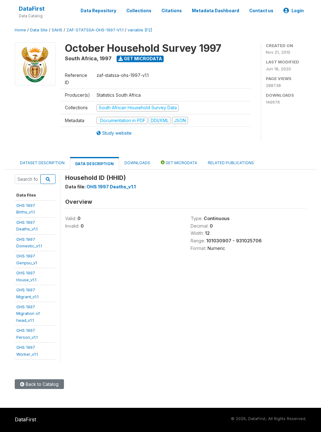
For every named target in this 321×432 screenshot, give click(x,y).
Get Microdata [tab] (181, 162)
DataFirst (32, 8)
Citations (171, 10)
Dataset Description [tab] (42, 162)
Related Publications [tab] (231, 162)
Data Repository (98, 10)
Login (298, 10)
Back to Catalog (41, 384)
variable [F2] (140, 30)
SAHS (57, 30)
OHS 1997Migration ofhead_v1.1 (28, 313)
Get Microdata (142, 58)
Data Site (39, 30)
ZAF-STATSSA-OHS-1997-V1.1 (95, 30)
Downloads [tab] (137, 162)
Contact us (261, 10)
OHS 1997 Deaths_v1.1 (111, 186)
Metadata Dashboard (215, 10)
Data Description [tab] (94, 163)
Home (20, 30)
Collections (138, 10)
